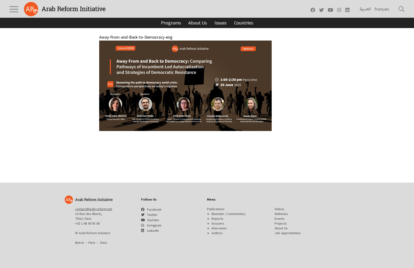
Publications (215, 209)
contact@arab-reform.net (93, 209)
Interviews (219, 228)
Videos (279, 209)
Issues (220, 23)
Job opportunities (288, 233)
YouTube (153, 220)
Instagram (154, 225)
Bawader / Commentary (229, 214)
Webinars (281, 214)
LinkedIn (153, 230)
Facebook (154, 209)
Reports (217, 218)
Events (279, 218)
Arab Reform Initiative (64, 9)
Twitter (152, 215)
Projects (281, 223)
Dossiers (218, 223)
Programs (171, 23)
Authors (217, 233)
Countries (243, 23)
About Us (197, 23)
